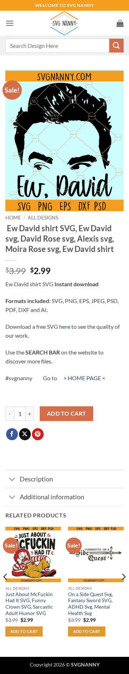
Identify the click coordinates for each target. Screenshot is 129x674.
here (64, 326)
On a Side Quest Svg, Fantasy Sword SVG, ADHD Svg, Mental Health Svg (90, 603)
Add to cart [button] (24, 631)
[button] (9, 23)
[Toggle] (12, 479)
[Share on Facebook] (12, 434)
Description (36, 479)
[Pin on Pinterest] (38, 434)
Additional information (52, 497)
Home (13, 217)
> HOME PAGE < (84, 378)
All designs (43, 217)
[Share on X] (25, 434)
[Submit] (116, 46)
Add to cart (66, 413)
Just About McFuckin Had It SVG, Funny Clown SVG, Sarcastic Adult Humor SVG (29, 603)
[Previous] (5, 591)
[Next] (123, 591)
